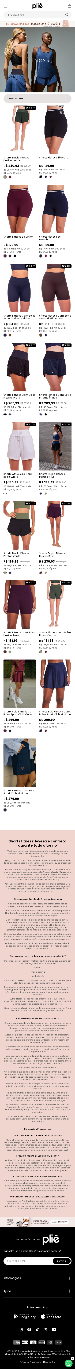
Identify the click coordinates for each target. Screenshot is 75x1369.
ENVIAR (61, 1261)
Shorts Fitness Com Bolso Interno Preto (19, 396)
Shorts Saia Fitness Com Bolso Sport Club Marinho (55, 713)
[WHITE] (5, 493)
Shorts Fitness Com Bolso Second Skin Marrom (55, 317)
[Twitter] (46, 1329)
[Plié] (37, 1239)
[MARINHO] (45, 176)
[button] (5, 6)
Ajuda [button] (7, 1291)
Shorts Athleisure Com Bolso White (17, 475)
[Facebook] (29, 1329)
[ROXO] (10, 177)
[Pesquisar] (67, 15)
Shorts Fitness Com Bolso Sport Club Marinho (19, 792)
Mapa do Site (49, 1362)
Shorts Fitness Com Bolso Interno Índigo (55, 396)
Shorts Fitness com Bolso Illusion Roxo (19, 634)
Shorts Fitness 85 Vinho (18, 236)
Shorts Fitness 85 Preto (53, 157)
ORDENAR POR (15, 98)
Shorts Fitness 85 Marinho (50, 238)
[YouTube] (54, 1329)
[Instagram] (21, 1329)
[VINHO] (50, 176)
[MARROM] (10, 335)
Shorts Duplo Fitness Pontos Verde (16, 555)
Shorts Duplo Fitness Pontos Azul (52, 475)
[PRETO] (40, 176)
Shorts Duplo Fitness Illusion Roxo (52, 555)
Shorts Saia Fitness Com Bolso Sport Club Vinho (18, 713)
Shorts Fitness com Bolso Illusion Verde (55, 634)
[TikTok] (37, 1329)
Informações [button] (12, 1278)
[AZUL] (40, 493)
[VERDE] (5, 177)
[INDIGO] (10, 414)
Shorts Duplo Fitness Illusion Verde (16, 159)
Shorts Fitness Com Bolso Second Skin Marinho (19, 317)
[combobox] (37, 14)
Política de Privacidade (30, 1362)
